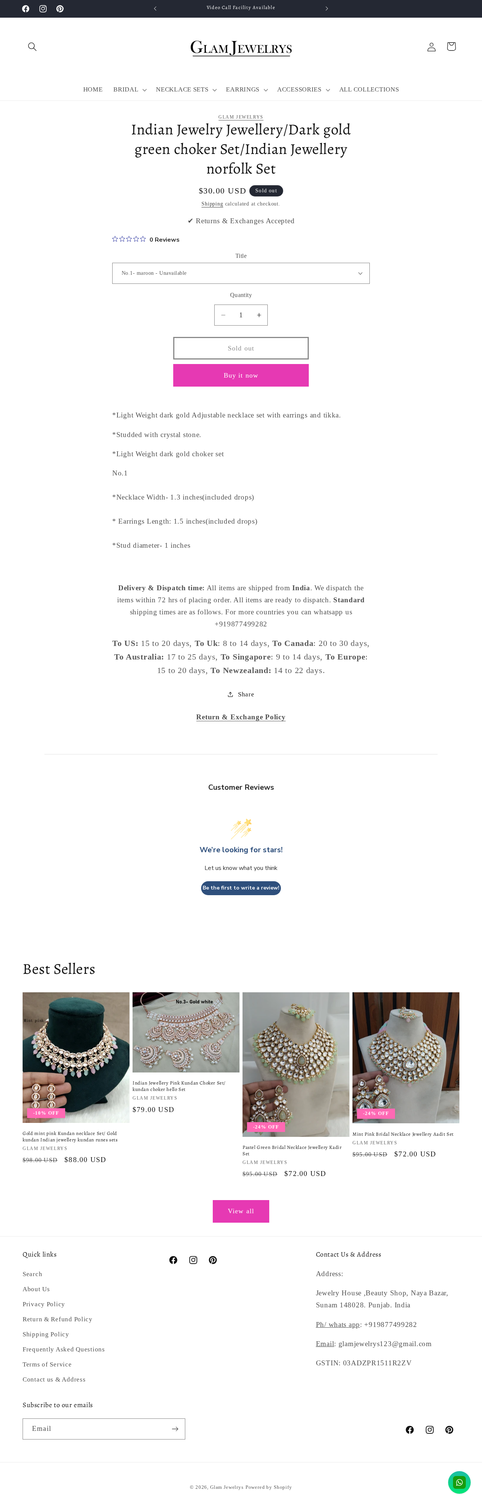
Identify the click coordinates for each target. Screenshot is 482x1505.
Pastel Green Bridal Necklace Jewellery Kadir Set (292, 1150)
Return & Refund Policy (58, 1319)
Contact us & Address (54, 1379)
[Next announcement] (327, 8)
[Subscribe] (175, 1428)
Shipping (212, 204)
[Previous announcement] (155, 8)
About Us (36, 1289)
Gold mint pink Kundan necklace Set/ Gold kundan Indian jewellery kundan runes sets (70, 1136)
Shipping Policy (46, 1334)
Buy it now (241, 375)
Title (241, 256)
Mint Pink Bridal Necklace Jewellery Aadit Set (403, 1134)
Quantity (241, 295)
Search (32, 1274)
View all (241, 1211)
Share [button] (246, 694)
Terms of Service (47, 1364)
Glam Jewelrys (240, 117)
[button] (33, 46)
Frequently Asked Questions (64, 1349)
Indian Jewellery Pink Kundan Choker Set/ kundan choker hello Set (179, 1086)
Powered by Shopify (269, 1487)
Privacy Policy (44, 1304)
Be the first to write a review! (241, 888)
